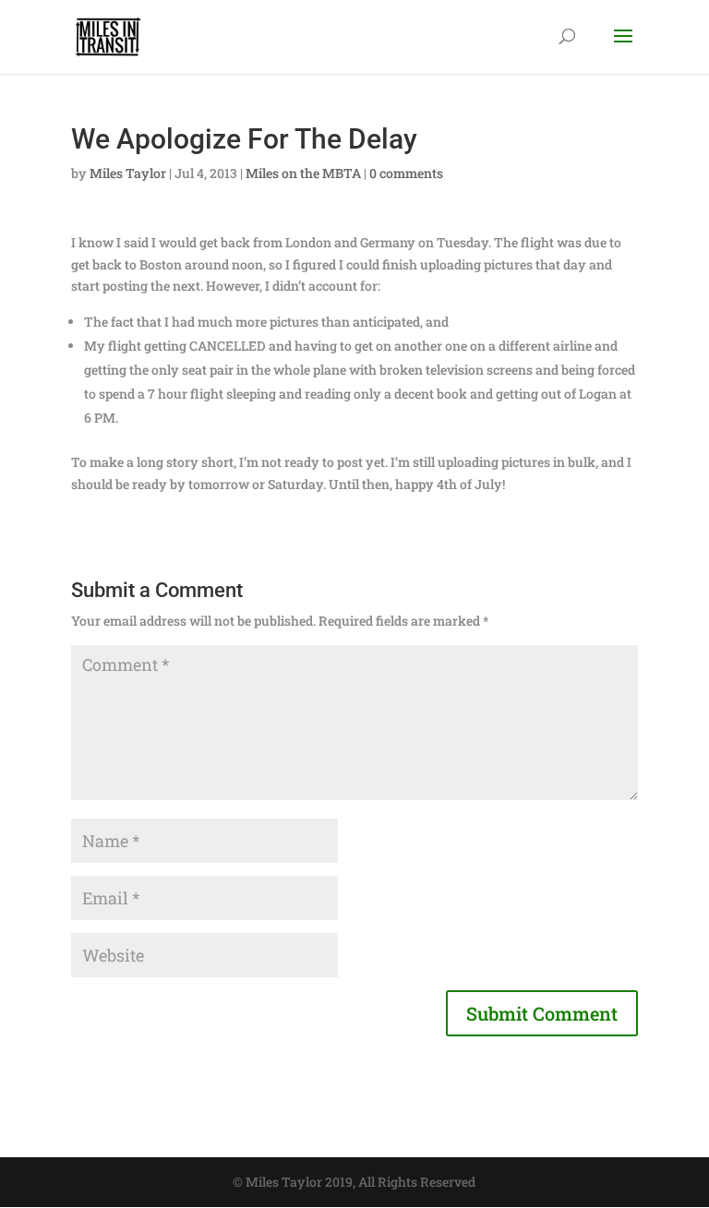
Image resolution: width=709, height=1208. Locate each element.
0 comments (406, 173)
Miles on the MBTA (303, 173)
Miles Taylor (128, 173)
